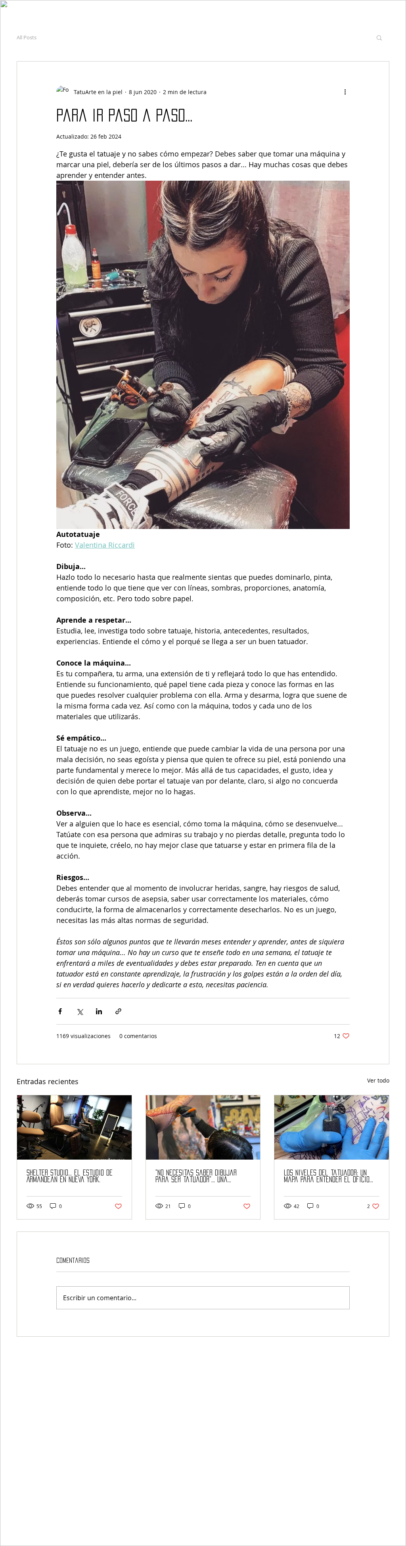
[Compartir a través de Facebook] (60, 1011)
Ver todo (378, 1080)
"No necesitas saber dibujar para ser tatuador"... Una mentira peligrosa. (196, 1176)
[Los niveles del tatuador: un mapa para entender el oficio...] (331, 1127)
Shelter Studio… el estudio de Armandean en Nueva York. (70, 1176)
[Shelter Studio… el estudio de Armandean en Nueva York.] (74, 1127)
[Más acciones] (345, 92)
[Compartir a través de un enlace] (118, 1011)
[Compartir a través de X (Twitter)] (79, 1011)
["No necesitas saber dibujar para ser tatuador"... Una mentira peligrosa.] (203, 1127)
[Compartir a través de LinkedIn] (99, 1011)
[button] (379, 37)
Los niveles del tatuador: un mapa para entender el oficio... (328, 1176)
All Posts (26, 37)
